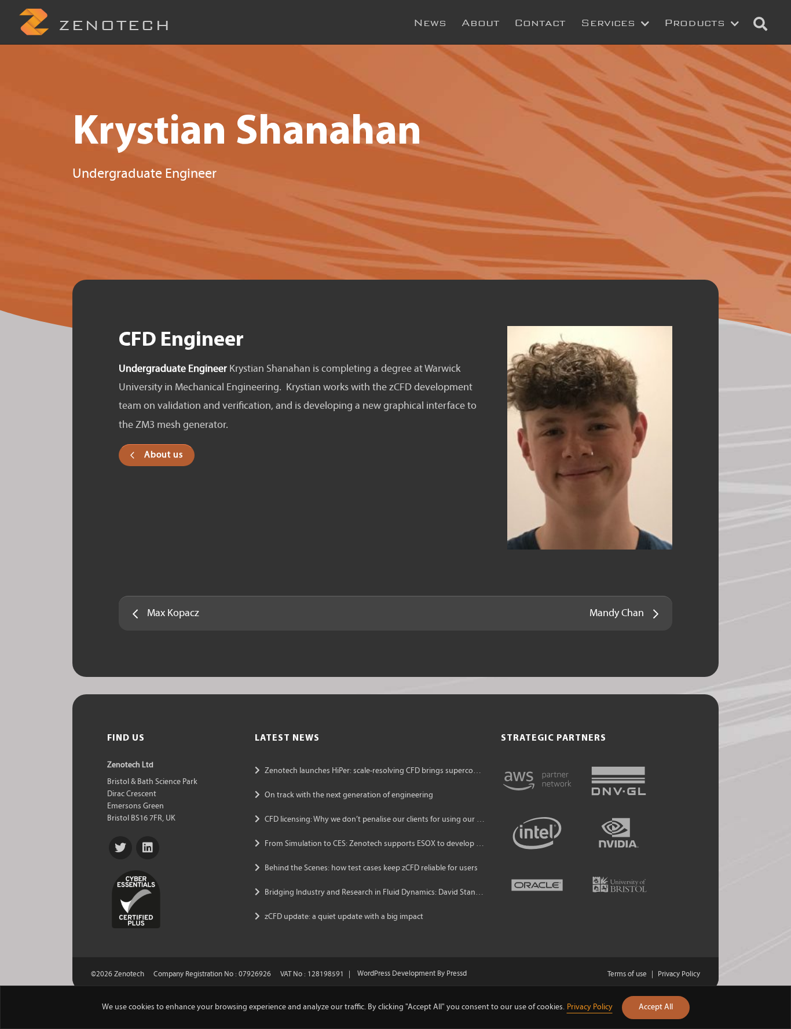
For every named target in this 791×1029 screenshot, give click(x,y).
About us (163, 455)
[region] (395, 1007)
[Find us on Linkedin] (147, 847)
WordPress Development (396, 974)
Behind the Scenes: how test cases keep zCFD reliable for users (371, 868)
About (481, 20)
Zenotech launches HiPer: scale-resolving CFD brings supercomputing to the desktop (410, 771)
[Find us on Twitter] (120, 847)
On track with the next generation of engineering (349, 795)
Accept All (656, 1007)
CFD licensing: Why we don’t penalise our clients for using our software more (396, 819)
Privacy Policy (590, 1007)
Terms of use (627, 974)
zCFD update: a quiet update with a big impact (344, 917)
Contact (540, 20)
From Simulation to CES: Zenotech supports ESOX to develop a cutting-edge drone (408, 844)
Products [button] (696, 20)
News (429, 20)
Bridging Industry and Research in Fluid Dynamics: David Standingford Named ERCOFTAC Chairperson (439, 892)
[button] (760, 22)
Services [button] (610, 20)
